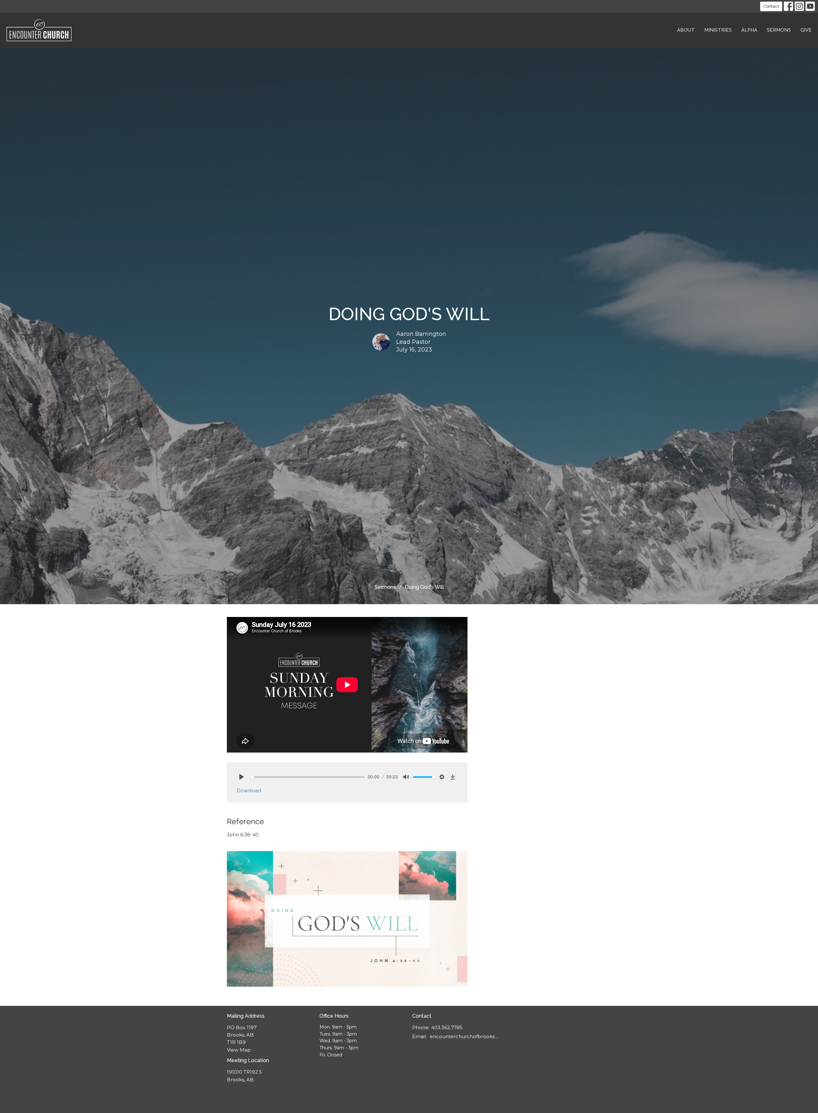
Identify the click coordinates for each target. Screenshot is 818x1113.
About (686, 30)
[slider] (307, 777)
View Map (239, 1050)
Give (806, 30)
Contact (771, 6)
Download (249, 790)
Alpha (749, 30)
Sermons (779, 30)
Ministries (718, 30)
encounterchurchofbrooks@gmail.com (464, 1036)
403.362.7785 (447, 1027)
